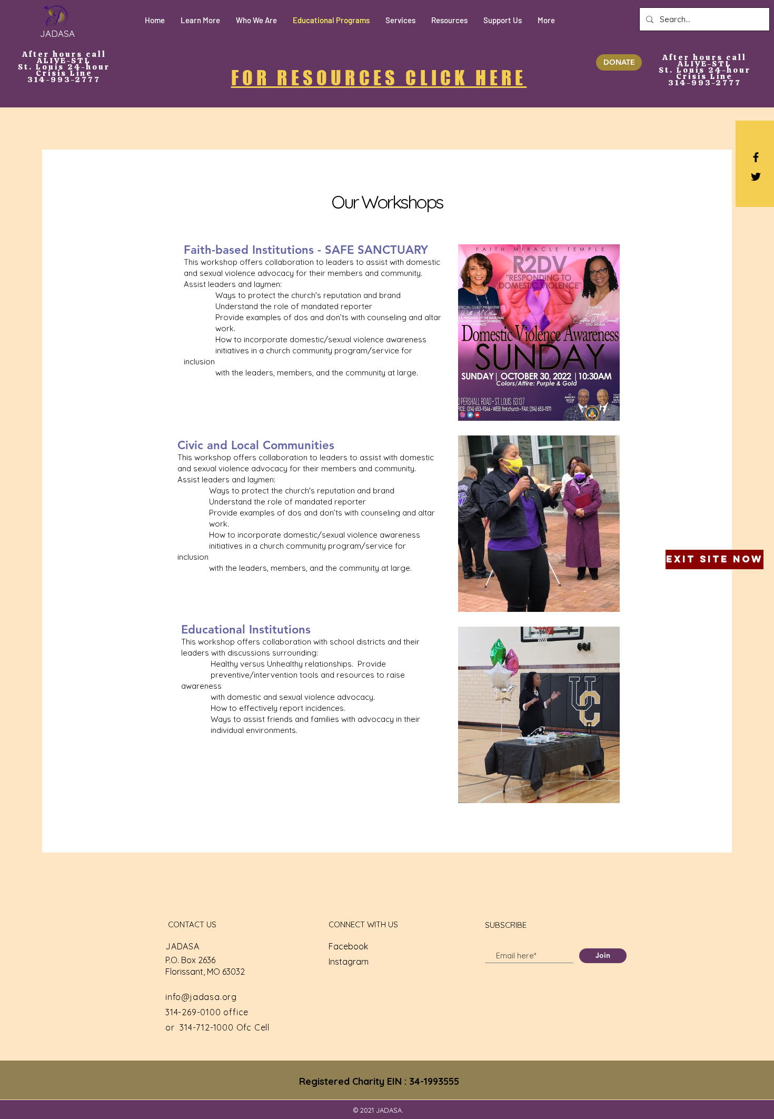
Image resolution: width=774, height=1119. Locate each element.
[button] (200, 20)
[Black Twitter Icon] (755, 176)
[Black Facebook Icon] (755, 157)
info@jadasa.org (201, 997)
